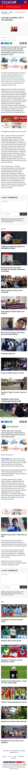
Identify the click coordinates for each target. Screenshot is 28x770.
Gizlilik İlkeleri (21, 756)
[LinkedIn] (6, 43)
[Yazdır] (11, 43)
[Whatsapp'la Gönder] (9, 43)
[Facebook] (2, 43)
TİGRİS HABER (5, 459)
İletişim (14, 756)
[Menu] (25, 2)
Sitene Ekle (13, 758)
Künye (9, 756)
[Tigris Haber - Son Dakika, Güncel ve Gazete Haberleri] (9, 2)
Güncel (11, 12)
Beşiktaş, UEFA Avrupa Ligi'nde (13, 6)
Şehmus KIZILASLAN (12, 426)
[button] (21, 43)
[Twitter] (4, 43)
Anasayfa (5, 12)
